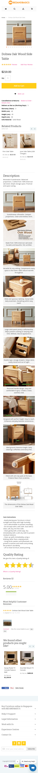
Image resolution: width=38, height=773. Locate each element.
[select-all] (5, 129)
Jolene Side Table (9, 151)
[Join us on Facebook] (14, 743)
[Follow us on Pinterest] (24, 743)
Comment (6, 629)
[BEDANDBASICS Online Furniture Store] (19, 3)
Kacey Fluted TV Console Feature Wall (10, 670)
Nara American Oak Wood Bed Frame (27, 152)
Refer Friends (19, 688)
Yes (31, 629)
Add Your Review (27, 65)
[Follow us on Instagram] (19, 743)
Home (3, 17)
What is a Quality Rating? (12, 572)
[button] (7, 47)
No (5, 631)
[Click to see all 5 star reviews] (11, 591)
